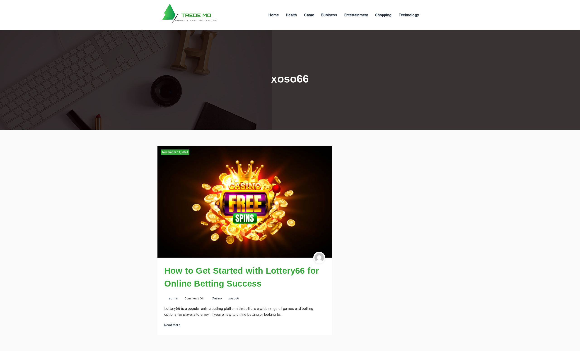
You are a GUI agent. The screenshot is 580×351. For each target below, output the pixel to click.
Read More (172, 325)
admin (173, 298)
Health (291, 15)
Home (273, 15)
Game (309, 15)
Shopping (383, 15)
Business (329, 15)
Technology (409, 15)
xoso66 (233, 298)
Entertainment (356, 15)
